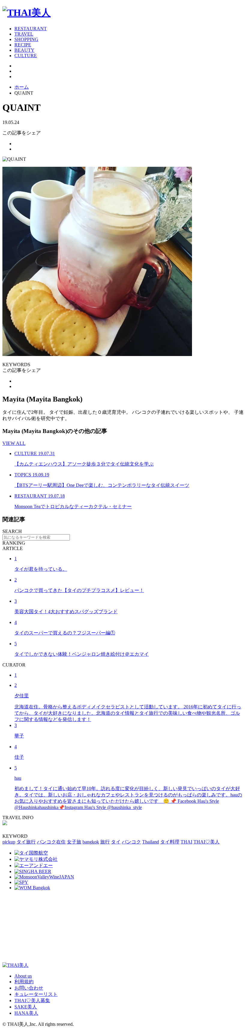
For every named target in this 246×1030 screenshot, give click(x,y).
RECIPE (22, 44)
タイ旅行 (26, 841)
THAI (186, 841)
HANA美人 (26, 1013)
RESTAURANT (30, 28)
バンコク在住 (51, 841)
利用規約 (24, 981)
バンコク (131, 841)
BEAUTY (24, 50)
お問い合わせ (28, 987)
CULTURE (25, 55)
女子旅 (74, 841)
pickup (8, 841)
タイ (116, 841)
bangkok (90, 841)
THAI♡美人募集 (32, 1000)
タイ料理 (169, 841)
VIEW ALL (14, 443)
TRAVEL (23, 34)
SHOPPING (26, 39)
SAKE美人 (25, 1006)
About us (23, 975)
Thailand (150, 841)
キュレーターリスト (36, 994)
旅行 (105, 841)
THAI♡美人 (207, 841)
